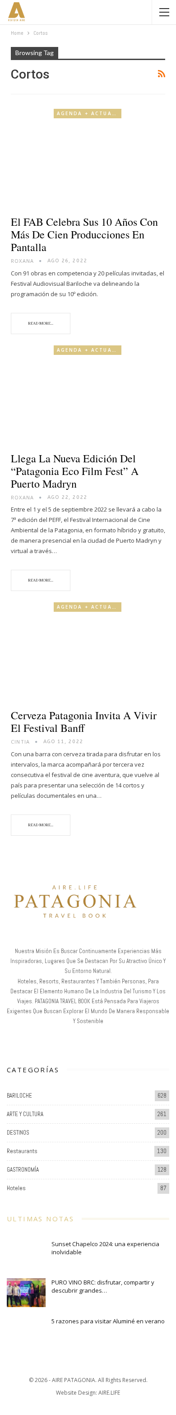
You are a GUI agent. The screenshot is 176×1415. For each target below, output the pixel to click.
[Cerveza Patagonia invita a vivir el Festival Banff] (88, 651)
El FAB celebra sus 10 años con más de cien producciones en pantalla (84, 234)
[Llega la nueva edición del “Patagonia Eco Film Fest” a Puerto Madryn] (88, 394)
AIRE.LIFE (109, 1392)
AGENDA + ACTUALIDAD (89, 113)
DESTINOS (18, 1132)
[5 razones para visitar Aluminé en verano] (26, 1331)
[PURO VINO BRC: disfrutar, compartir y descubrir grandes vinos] (26, 1292)
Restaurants (22, 1151)
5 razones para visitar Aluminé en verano (108, 1321)
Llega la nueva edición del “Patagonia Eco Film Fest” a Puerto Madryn (75, 471)
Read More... (40, 323)
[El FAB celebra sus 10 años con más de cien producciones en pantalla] (88, 158)
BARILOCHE (19, 1095)
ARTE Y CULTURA (25, 1114)
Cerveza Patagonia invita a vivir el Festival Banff (84, 721)
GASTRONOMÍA (23, 1169)
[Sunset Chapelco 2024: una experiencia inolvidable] (26, 1254)
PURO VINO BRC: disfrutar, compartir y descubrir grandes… (102, 1286)
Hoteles (16, 1188)
